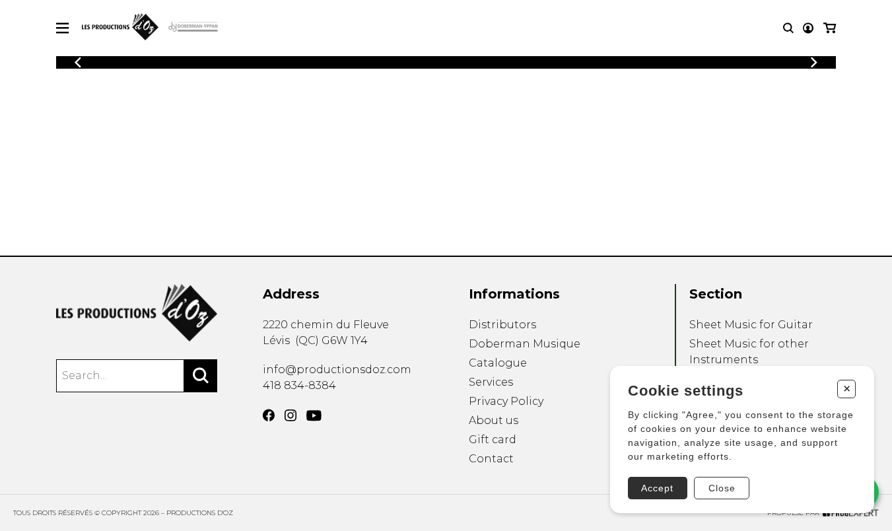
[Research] (788, 28)
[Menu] (62, 28)
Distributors (502, 324)
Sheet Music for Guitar (751, 324)
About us (493, 420)
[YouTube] (314, 415)
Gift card (492, 439)
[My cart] (829, 28)
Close (722, 488)
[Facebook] (269, 415)
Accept (657, 488)
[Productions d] (136, 312)
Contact (491, 458)
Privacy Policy (506, 401)
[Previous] (78, 62)
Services (491, 382)
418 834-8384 (299, 385)
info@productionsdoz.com (337, 369)
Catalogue (498, 363)
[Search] (200, 375)
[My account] (808, 28)
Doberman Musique (524, 343)
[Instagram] (290, 415)
